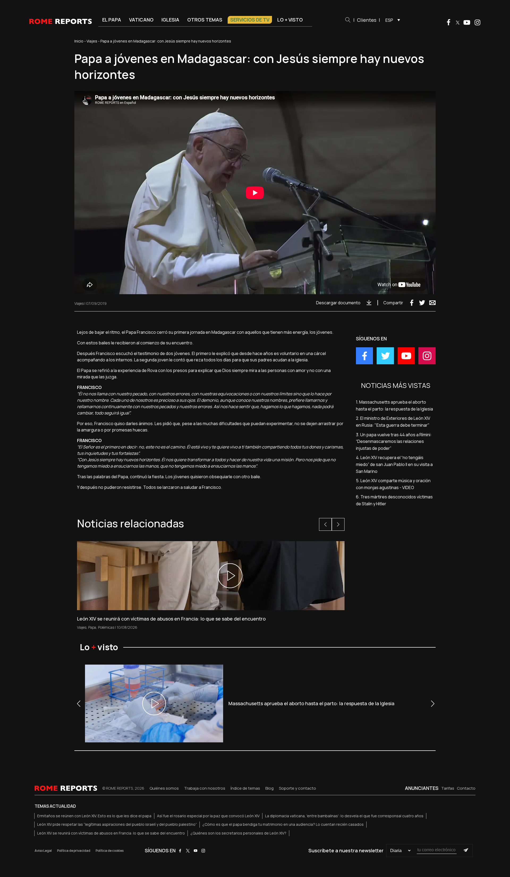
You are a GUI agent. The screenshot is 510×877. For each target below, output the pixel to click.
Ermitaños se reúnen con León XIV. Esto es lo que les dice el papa (94, 815)
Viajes (92, 41)
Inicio (78, 41)
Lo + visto (290, 19)
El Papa (111, 19)
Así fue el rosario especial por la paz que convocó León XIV (208, 815)
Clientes (366, 20)
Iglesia (170, 19)
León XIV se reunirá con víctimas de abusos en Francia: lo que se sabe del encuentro (111, 833)
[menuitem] (391, 20)
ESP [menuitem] (389, 20)
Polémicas (106, 627)
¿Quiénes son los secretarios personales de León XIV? (238, 833)
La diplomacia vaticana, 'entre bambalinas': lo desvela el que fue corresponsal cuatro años (344, 815)
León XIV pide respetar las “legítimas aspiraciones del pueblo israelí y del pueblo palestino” (117, 824)
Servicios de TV (249, 19)
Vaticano (141, 19)
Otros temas (204, 19)
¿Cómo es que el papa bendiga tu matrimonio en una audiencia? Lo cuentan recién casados (283, 824)
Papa (92, 627)
